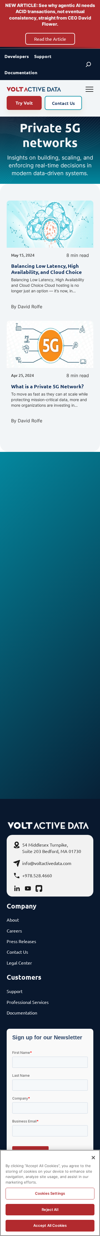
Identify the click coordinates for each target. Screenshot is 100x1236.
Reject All (50, 1209)
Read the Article (50, 39)
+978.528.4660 (37, 875)
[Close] (93, 1157)
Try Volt (24, 103)
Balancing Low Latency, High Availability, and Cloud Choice (46, 269)
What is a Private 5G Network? (47, 386)
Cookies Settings (50, 1193)
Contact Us (63, 103)
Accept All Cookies (50, 1225)
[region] (50, 1193)
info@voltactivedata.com (46, 863)
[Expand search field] (88, 64)
